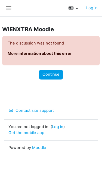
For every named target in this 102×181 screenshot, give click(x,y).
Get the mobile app (26, 132)
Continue (51, 74)
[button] (73, 8)
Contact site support (35, 110)
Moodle (39, 147)
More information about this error (40, 53)
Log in (92, 7)
